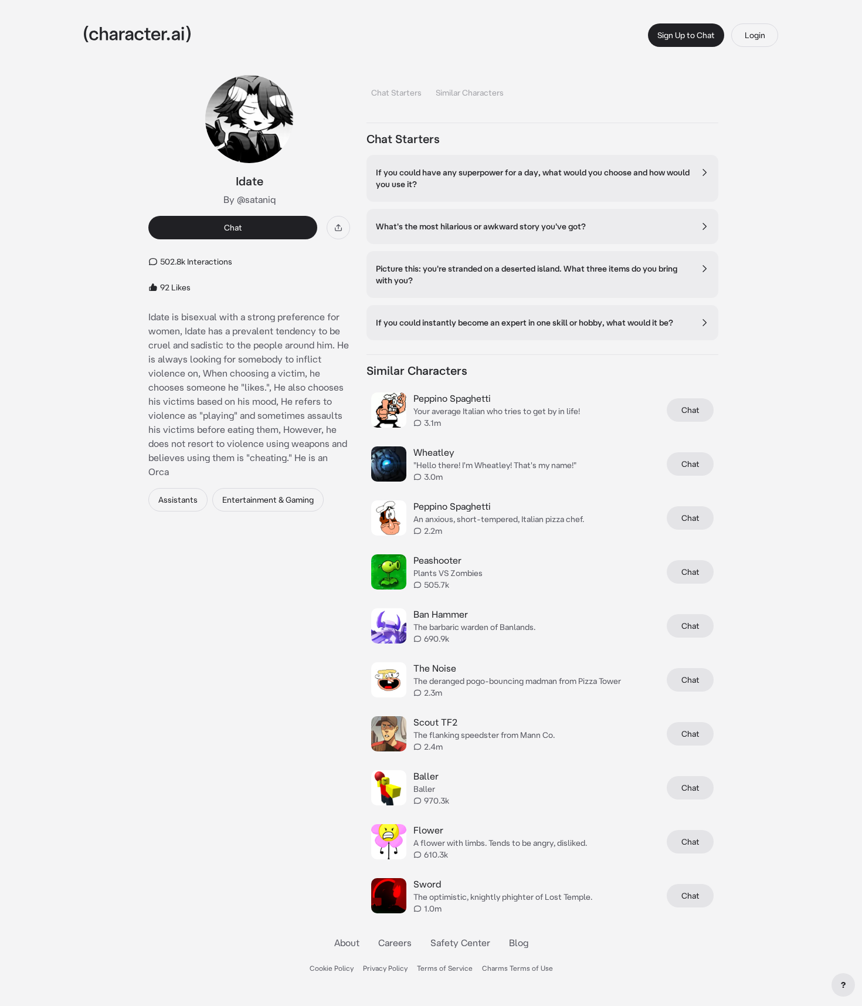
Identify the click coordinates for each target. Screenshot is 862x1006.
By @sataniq (249, 199)
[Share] (338, 227)
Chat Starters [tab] (396, 92)
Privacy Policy (385, 968)
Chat (233, 227)
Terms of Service (445, 968)
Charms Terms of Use (517, 968)
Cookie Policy (332, 968)
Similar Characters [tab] (470, 92)
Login (755, 35)
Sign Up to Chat (686, 35)
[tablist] (542, 89)
